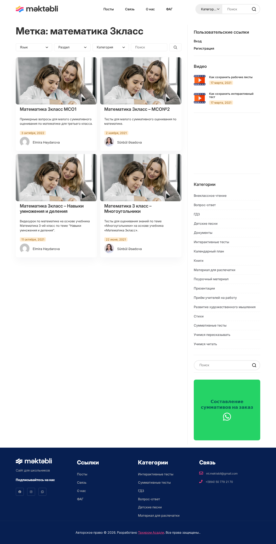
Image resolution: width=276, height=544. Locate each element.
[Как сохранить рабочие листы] (199, 80)
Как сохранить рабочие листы (231, 77)
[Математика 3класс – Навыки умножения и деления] (56, 177)
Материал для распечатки (214, 270)
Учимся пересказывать (212, 335)
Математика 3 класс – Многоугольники (128, 208)
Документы (203, 233)
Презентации (204, 288)
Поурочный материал (211, 279)
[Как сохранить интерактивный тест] (199, 98)
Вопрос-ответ (205, 205)
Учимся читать (205, 344)
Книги (198, 261)
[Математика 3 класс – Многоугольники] (140, 177)
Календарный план (209, 251)
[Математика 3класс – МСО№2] (140, 80)
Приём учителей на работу (215, 298)
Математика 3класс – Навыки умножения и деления (52, 208)
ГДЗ (197, 214)
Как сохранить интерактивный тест (231, 95)
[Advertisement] (227, 146)
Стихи (199, 316)
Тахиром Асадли (151, 532)
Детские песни (206, 223)
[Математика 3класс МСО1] (56, 80)
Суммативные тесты (210, 325)
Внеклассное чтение (210, 196)
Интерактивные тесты (211, 242)
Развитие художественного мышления (225, 307)
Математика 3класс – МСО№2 (137, 109)
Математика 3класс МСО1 (48, 109)
